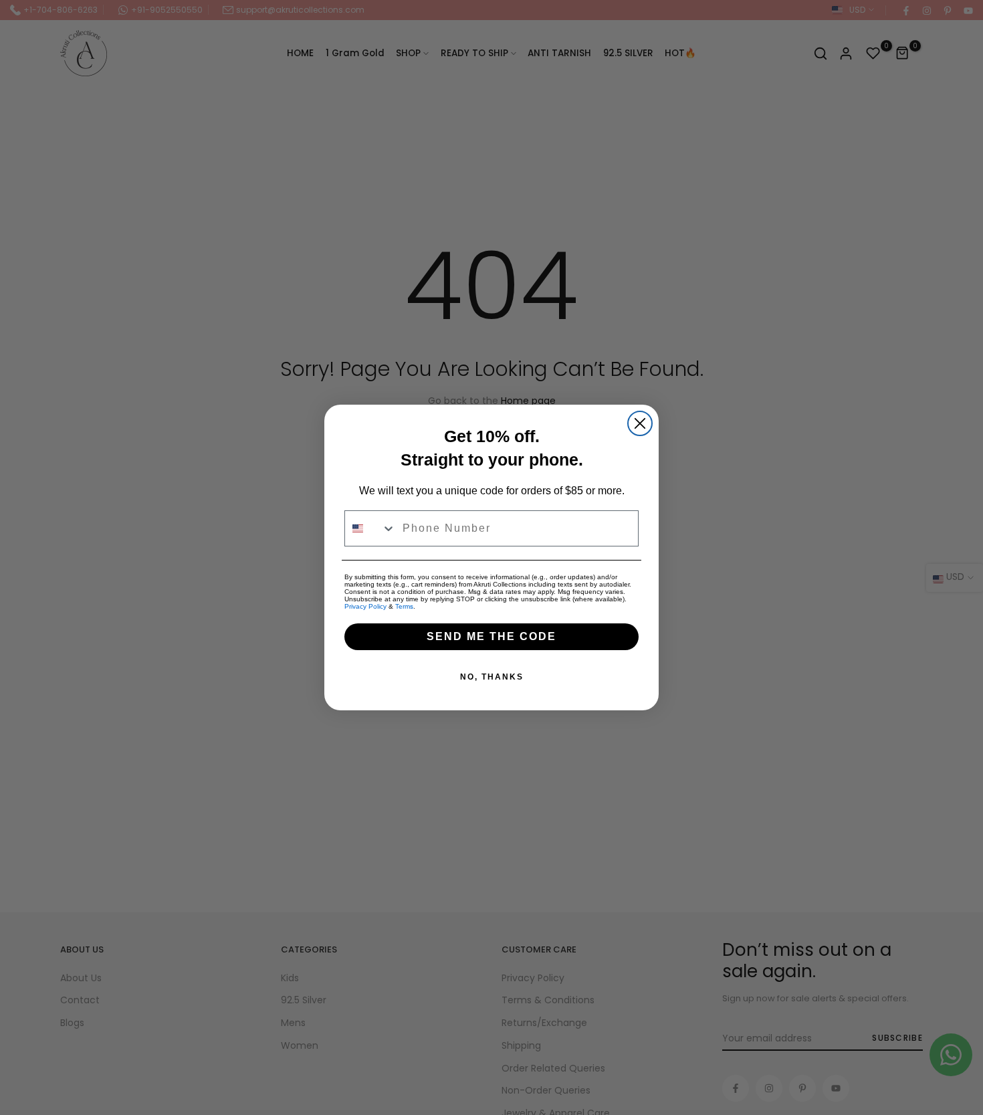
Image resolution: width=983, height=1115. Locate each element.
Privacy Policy (365, 606)
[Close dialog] (640, 423)
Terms (404, 606)
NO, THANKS (492, 677)
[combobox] (370, 528)
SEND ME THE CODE (491, 636)
